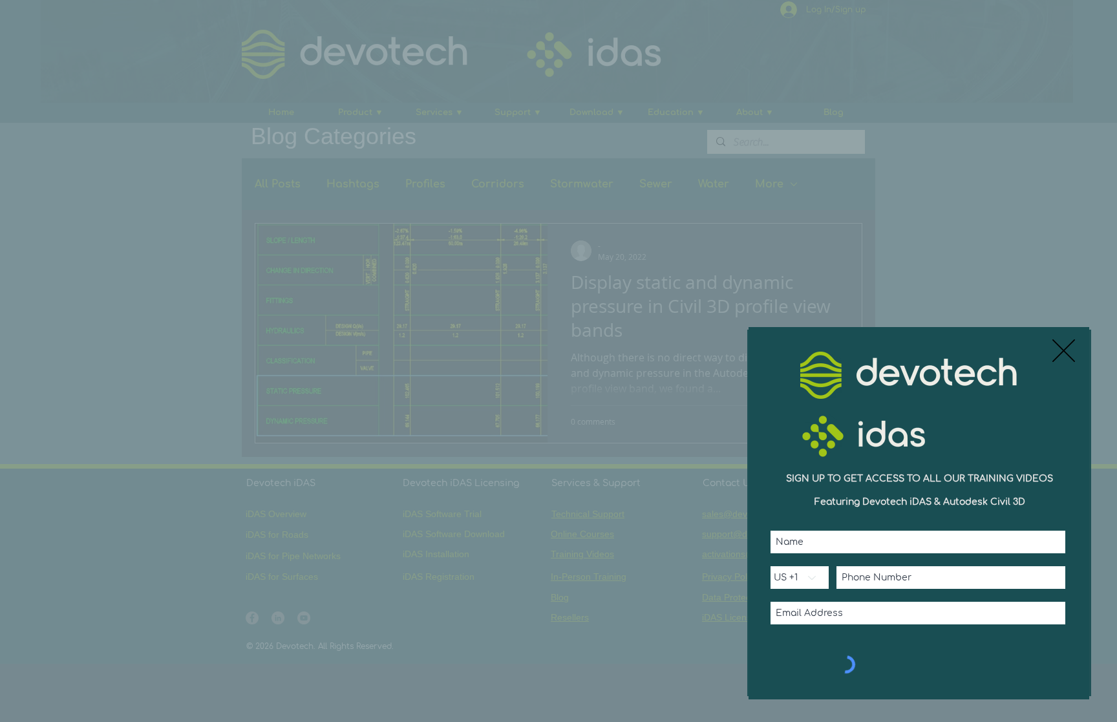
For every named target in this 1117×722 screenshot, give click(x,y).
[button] (1063, 350)
